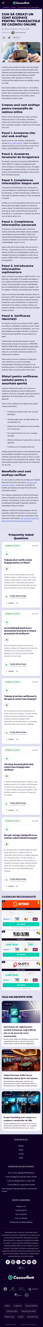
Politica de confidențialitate (21, 1222)
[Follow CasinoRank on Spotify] (29, 1262)
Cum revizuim (21, 1214)
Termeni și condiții (11, 1324)
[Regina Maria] (13, 1289)
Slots (21, 1158)
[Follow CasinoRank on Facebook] (8, 1262)
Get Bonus (21, 924)
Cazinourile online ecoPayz (22, 521)
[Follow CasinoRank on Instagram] (13, 1262)
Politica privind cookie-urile (29, 1324)
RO (20, 1268)
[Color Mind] (21, 1289)
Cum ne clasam (21, 1218)
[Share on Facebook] (9, 37)
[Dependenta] (18, 1295)
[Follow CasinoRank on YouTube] (24, 1262)
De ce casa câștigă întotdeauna (21, 1173)
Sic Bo (21, 1154)
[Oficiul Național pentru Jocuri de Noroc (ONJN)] (5, 1289)
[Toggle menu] (3, 3)
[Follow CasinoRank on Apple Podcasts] (34, 1262)
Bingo (21, 1146)
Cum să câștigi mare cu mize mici (21, 1180)
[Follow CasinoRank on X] (18, 1262)
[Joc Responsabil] (33, 1289)
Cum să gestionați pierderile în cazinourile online (19, 1189)
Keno (21, 1150)
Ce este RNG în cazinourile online (21, 1184)
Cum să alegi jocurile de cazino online (21, 1176)
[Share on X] (4, 37)
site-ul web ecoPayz (14, 143)
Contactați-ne (21, 1210)
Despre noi (21, 1206)
